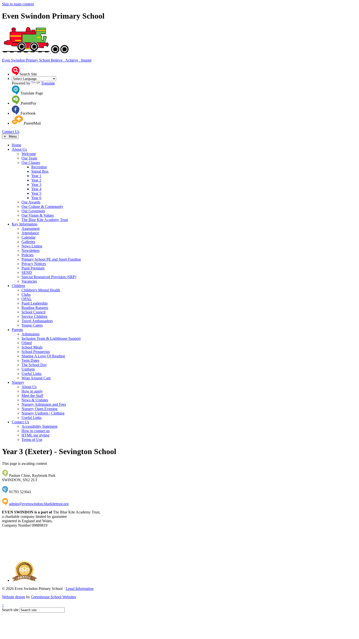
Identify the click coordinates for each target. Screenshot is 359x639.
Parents (17, 330)
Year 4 (36, 189)
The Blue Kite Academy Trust (44, 220)
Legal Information (80, 588)
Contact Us (10, 131)
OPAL (26, 299)
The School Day (34, 365)
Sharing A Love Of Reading (43, 356)
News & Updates (34, 400)
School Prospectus (35, 352)
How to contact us (35, 431)
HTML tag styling (35, 435)
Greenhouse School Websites (53, 597)
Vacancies (29, 281)
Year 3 (36, 184)
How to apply (32, 391)
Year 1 (36, 176)
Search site (10, 610)
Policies (27, 255)
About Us (19, 149)
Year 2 (36, 180)
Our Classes (30, 162)
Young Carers (32, 325)
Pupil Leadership (34, 303)
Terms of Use (31, 439)
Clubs (26, 294)
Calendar (28, 237)
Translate (48, 83)
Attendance (30, 233)
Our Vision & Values (37, 215)
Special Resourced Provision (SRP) (48, 277)
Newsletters (30, 250)
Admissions (30, 334)
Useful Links (31, 374)
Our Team (29, 158)
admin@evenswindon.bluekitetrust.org (39, 504)
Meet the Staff (32, 396)
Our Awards (30, 202)
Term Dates (30, 360)
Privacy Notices (33, 264)
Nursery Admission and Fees (43, 404)
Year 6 (36, 198)
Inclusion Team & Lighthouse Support (51, 338)
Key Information (24, 224)
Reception (39, 167)
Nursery (18, 382)
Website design (13, 597)
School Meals (31, 347)
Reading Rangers (34, 308)
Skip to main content (18, 4)
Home (16, 145)
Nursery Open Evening (39, 409)
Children (18, 286)
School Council (33, 312)
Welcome (28, 154)
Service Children (34, 316)
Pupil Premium (32, 268)
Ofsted (26, 343)
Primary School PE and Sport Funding (51, 259)
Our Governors (33, 211)
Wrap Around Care (36, 378)
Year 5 (36, 193)
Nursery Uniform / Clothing (42, 413)
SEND (26, 272)
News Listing (31, 246)
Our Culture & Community (42, 206)
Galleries (28, 242)
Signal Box (40, 171)
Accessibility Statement (39, 426)
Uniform (28, 369)
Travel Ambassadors (37, 321)
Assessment (30, 228)
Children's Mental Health (40, 290)
